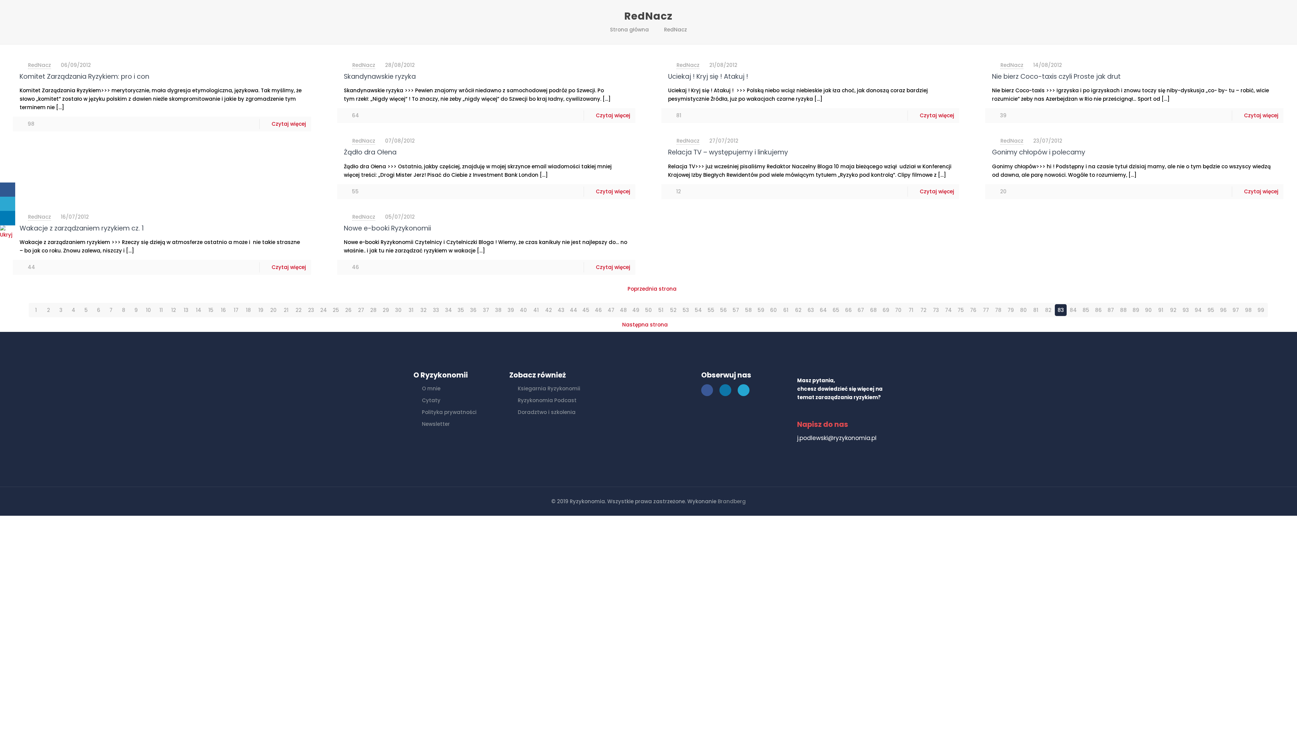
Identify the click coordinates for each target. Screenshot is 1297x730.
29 (386, 310)
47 (611, 310)
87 (1111, 310)
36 (473, 310)
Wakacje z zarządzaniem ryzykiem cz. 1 (82, 228)
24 (323, 310)
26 (348, 310)
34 (448, 310)
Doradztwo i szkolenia (547, 412)
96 (1223, 310)
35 (461, 310)
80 (1023, 310)
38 (498, 310)
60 (773, 310)
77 (986, 310)
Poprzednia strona (652, 288)
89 (1136, 310)
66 (848, 310)
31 (411, 310)
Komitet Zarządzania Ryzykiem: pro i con (84, 76)
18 (248, 310)
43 (561, 310)
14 (198, 310)
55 (711, 310)
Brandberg (732, 501)
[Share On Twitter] (7, 204)
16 (223, 310)
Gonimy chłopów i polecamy (1038, 152)
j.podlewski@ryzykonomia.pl (836, 438)
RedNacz (675, 29)
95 (1210, 310)
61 (785, 310)
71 (911, 310)
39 (511, 310)
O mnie (431, 388)
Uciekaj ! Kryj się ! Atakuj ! (708, 76)
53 (686, 310)
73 (936, 310)
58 (748, 310)
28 (373, 310)
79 (1011, 310)
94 (1198, 310)
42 (548, 310)
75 (961, 310)
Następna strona (645, 324)
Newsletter (436, 424)
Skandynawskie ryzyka (380, 76)
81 (1035, 310)
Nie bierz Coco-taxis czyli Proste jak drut (1056, 76)
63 (811, 310)
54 (698, 310)
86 (1098, 310)
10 (148, 310)
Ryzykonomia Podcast (547, 400)
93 (1185, 310)
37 (486, 310)
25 (336, 310)
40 (523, 310)
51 (660, 310)
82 (1048, 310)
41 (536, 310)
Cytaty (431, 400)
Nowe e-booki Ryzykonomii (387, 228)
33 (436, 310)
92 (1173, 310)
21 (286, 310)
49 (635, 310)
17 (236, 310)
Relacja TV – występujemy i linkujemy (728, 152)
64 (823, 310)
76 (973, 310)
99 (1260, 310)
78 (998, 310)
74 (948, 310)
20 (273, 310)
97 (1235, 310)
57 (736, 310)
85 (1086, 310)
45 (585, 310)
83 (1061, 310)
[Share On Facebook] (7, 189)
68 (873, 310)
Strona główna (629, 29)
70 (898, 310)
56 (723, 310)
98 (1248, 310)
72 (923, 310)
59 (761, 310)
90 (1148, 310)
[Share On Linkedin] (7, 218)
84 (1073, 310)
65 (836, 310)
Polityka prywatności (449, 412)
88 (1123, 310)
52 (673, 310)
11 (161, 310)
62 (798, 310)
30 (398, 310)
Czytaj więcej (289, 123)
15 (210, 310)
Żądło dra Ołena (370, 152)
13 (186, 310)
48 (623, 310)
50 (648, 310)
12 (173, 310)
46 (598, 310)
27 (361, 310)
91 (1160, 310)
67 (861, 310)
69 (886, 310)
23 (311, 310)
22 (299, 310)
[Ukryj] (8, 234)
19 (260, 310)
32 (424, 310)
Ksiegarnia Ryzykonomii (549, 388)
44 (573, 310)
